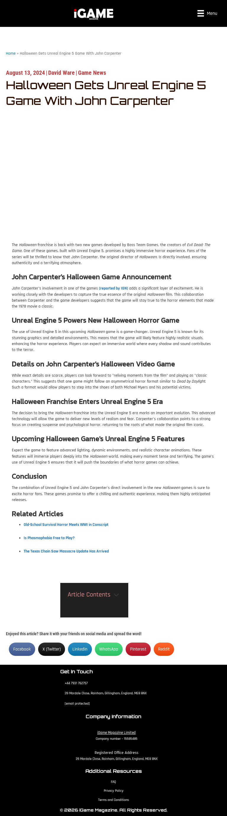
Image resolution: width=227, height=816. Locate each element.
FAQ (113, 782)
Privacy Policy (114, 791)
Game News (92, 72)
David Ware (61, 72)
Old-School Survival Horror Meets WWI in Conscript (66, 524)
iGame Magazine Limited (116, 732)
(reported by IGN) (113, 288)
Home (11, 53)
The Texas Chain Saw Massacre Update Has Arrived (66, 551)
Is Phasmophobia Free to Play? (49, 538)
